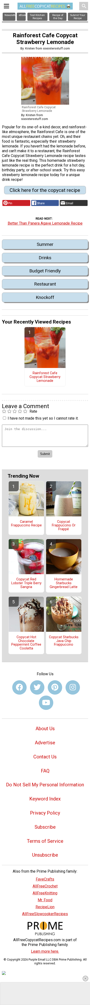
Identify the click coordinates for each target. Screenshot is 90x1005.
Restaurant (45, 284)
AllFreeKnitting (45, 893)
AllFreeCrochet (45, 886)
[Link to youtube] (46, 703)
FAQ (45, 771)
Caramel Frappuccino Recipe (26, 524)
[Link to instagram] (73, 687)
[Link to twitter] (37, 687)
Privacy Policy (45, 813)
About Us (45, 728)
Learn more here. (45, 951)
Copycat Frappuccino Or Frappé (64, 525)
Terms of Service (45, 841)
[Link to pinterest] (55, 687)
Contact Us (45, 757)
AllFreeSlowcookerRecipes (45, 914)
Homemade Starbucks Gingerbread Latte (64, 583)
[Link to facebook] (19, 687)
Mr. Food (45, 900)
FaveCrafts (45, 879)
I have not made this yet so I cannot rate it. (43, 418)
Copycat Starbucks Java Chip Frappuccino (63, 641)
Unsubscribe (45, 855)
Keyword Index (45, 799)
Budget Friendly (45, 271)
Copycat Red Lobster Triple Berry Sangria (26, 583)
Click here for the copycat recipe (45, 190)
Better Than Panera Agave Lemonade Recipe (45, 223)
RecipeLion (45, 907)
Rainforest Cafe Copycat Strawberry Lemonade (45, 377)
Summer (45, 244)
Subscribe (45, 827)
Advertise (45, 743)
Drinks (45, 257)
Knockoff (45, 297)
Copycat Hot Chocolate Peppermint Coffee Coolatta (26, 642)
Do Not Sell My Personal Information (45, 785)
